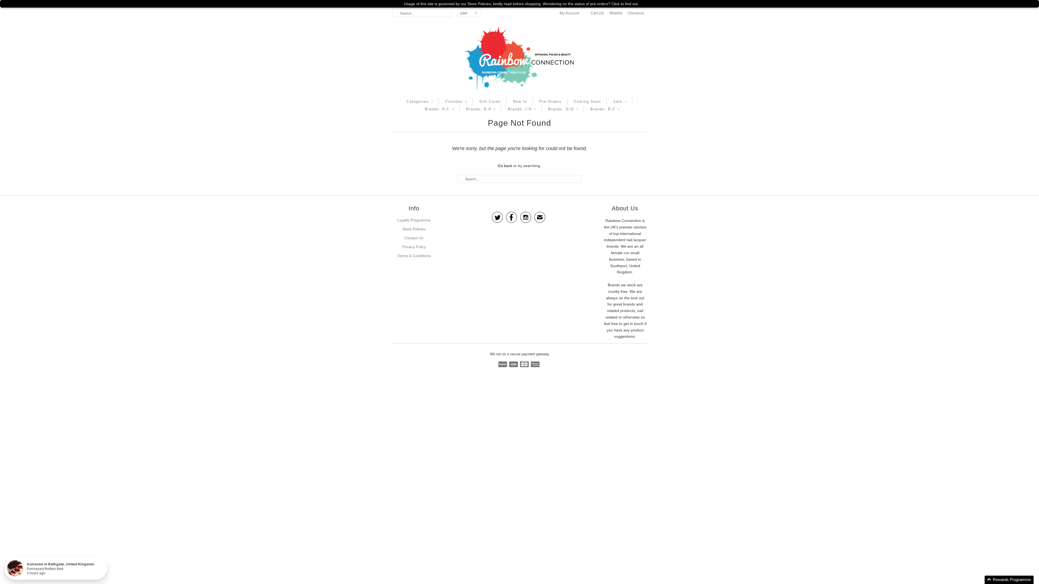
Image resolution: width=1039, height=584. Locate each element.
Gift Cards (490, 101)
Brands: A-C (439, 109)
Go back (505, 166)
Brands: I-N (522, 109)
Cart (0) (597, 13)
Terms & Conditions (414, 256)
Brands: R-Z (605, 109)
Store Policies (414, 229)
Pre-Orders (550, 101)
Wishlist (615, 13)
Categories (420, 101)
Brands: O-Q (563, 109)
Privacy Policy (414, 247)
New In (520, 101)
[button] (1009, 580)
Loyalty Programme (414, 220)
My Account (569, 13)
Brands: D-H (481, 109)
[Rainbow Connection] (519, 58)
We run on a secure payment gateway (519, 354)
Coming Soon (587, 101)
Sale (620, 101)
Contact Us (414, 238)
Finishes (456, 101)
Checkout (636, 13)
